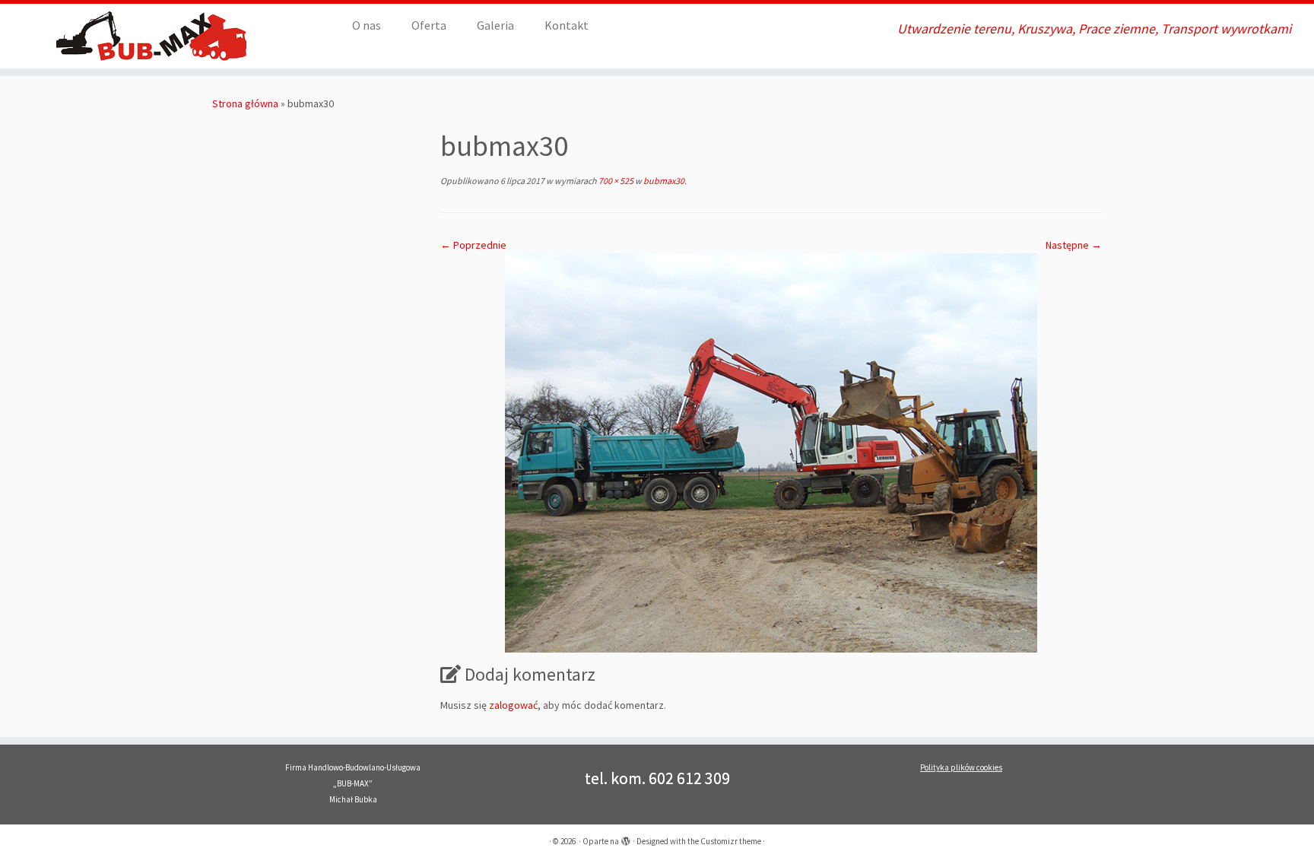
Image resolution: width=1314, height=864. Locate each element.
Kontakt (566, 25)
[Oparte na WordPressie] (625, 838)
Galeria (495, 25)
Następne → (1074, 245)
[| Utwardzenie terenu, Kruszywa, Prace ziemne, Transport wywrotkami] (151, 36)
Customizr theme (730, 841)
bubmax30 (663, 180)
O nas (366, 25)
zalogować (513, 705)
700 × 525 (615, 180)
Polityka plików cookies (961, 767)
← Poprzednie (473, 245)
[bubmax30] (771, 452)
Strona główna (245, 103)
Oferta (428, 25)
